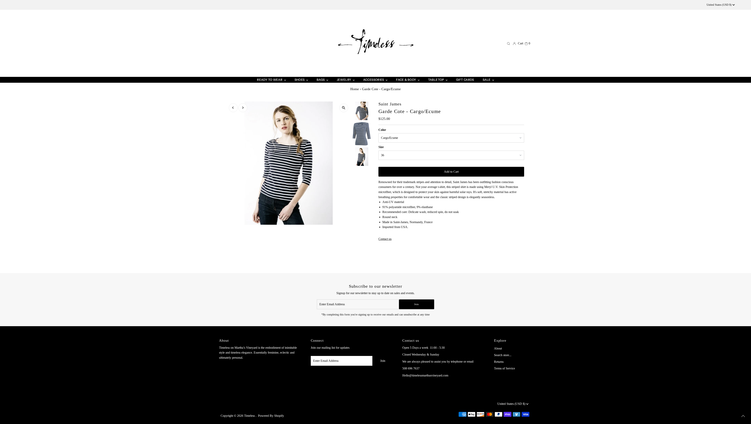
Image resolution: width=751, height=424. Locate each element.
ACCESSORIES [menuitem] (374, 80)
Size (381, 147)
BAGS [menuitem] (321, 80)
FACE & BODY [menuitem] (406, 80)
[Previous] (233, 107)
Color (382, 129)
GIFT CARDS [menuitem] (465, 80)
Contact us (385, 239)
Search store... (502, 355)
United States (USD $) (719, 4)
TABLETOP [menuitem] (436, 80)
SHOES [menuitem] (300, 80)
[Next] (242, 107)
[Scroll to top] (743, 416)
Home (354, 89)
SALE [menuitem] (487, 80)
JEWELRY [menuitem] (344, 80)
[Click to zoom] (343, 107)
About (498, 348)
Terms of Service (504, 368)
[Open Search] (508, 43)
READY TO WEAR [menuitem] (270, 80)
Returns (499, 361)
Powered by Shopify (271, 415)
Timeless (250, 415)
